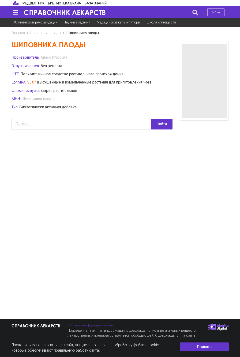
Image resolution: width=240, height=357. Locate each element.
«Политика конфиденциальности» (90, 325)
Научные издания (77, 22)
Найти (162, 124)
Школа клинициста (161, 22)
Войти (216, 12)
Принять (204, 347)
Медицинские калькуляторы (118, 22)
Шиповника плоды (45, 33)
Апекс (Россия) (54, 57)
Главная (18, 33)
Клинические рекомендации (35, 22)
